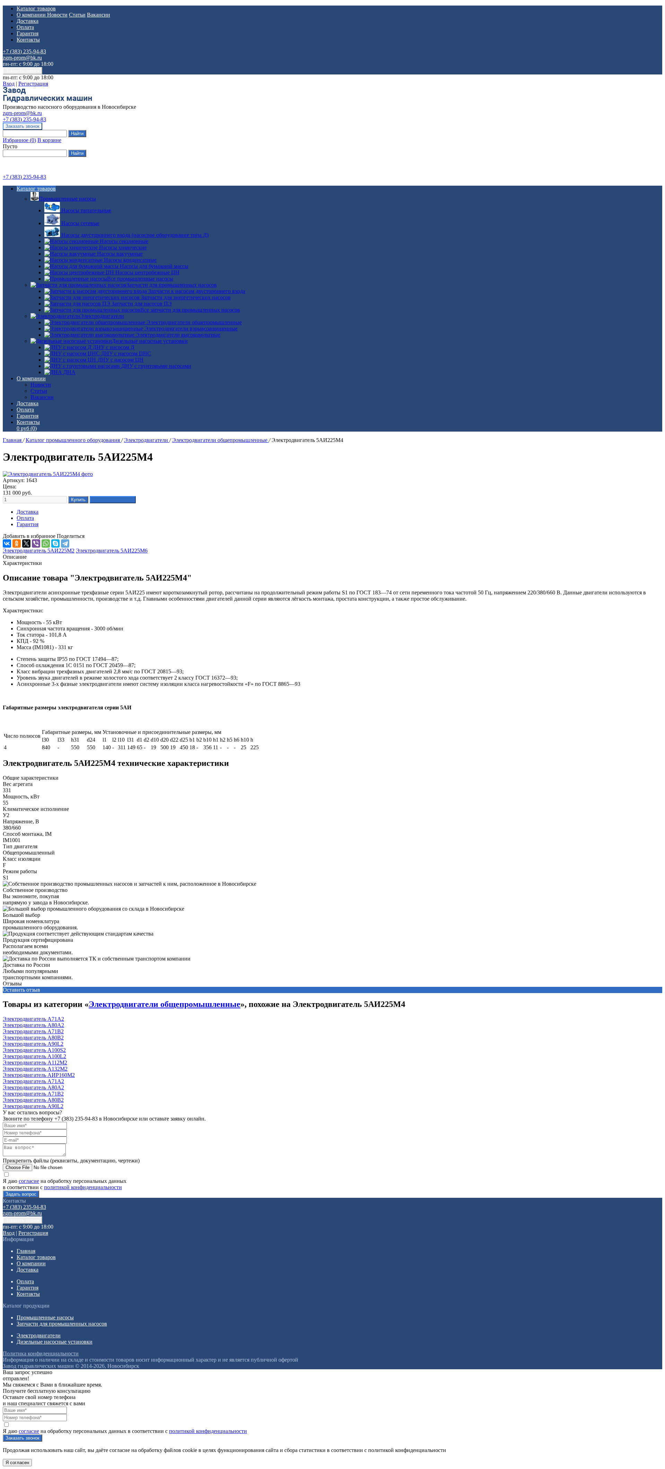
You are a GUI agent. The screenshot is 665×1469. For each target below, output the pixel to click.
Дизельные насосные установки (150, 341)
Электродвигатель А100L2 (34, 1056)
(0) (27, 428)
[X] (26, 543)
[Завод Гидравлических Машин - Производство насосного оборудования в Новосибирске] (47, 101)
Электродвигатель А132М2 (35, 1069)
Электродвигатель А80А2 (33, 1025)
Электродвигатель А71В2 (33, 1031)
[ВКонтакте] (7, 543)
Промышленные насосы (67, 199)
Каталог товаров (36, 8)
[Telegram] (65, 543)
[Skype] (55, 543)
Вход (9, 84)
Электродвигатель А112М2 (35, 1062)
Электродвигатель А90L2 (33, 1044)
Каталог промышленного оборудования (73, 440)
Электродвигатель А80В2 (33, 1038)
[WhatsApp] (46, 543)
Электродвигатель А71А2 (33, 1019)
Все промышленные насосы (140, 279)
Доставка (27, 21)
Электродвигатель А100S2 (34, 1050)
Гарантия (27, 33)
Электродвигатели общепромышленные (220, 440)
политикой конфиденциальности (83, 1187)
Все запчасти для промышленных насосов (190, 310)
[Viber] (36, 543)
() (19, 140)
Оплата (25, 27)
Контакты (28, 40)
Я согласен (17, 1462)
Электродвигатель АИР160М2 (39, 1075)
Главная (13, 440)
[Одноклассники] (16, 543)
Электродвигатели (102, 316)
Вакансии (98, 15)
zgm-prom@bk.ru (22, 58)
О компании (32, 15)
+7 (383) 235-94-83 (24, 51)
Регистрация (33, 84)
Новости (57, 15)
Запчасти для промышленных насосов (171, 285)
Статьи (77, 15)
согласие (29, 1181)
